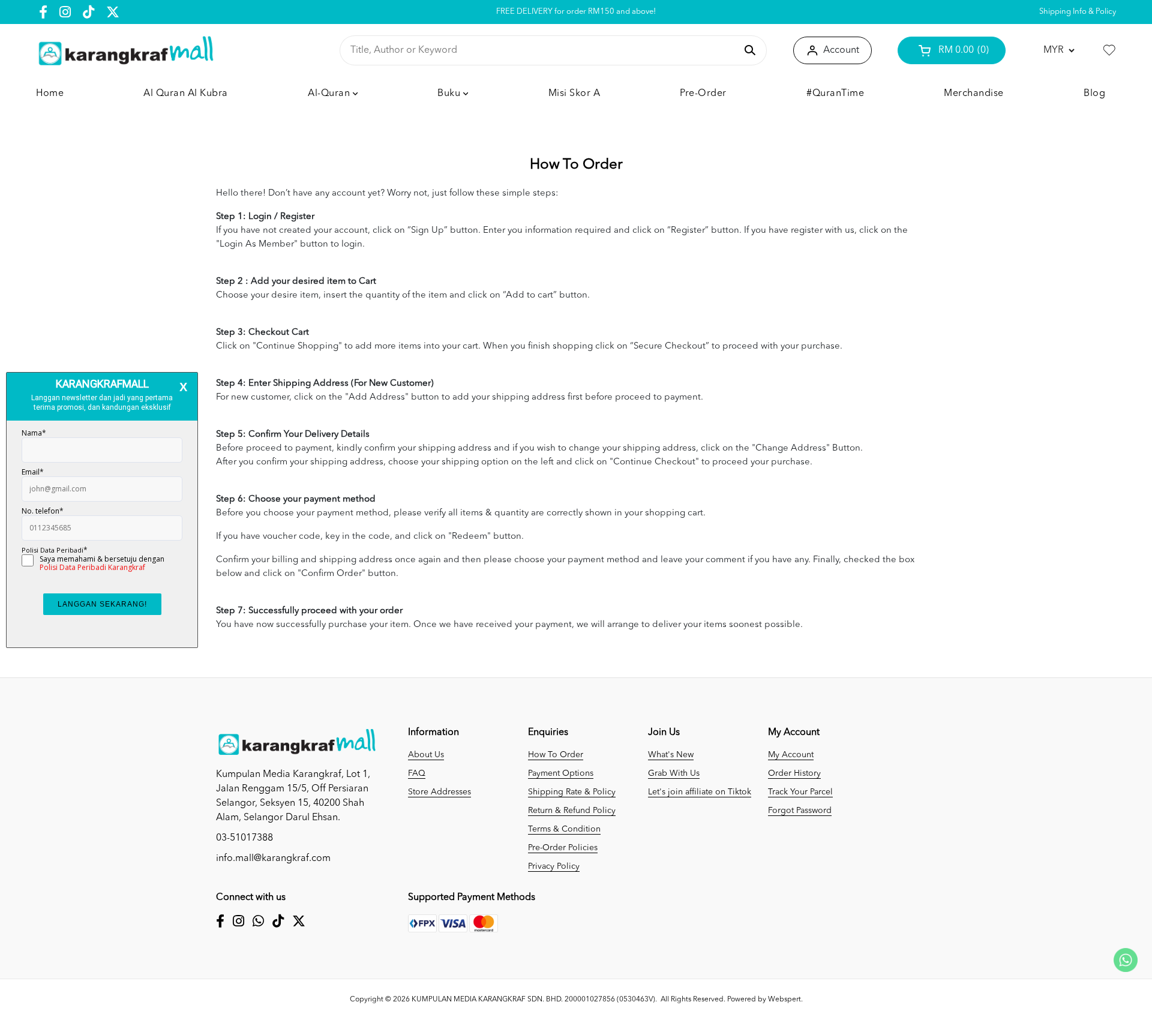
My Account (791, 755)
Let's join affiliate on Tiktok (699, 792)
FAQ (416, 773)
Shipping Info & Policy (1077, 12)
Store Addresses (439, 792)
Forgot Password (800, 810)
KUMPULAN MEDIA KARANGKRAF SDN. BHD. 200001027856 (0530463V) (533, 999)
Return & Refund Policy (572, 810)
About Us (426, 755)
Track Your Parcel (800, 792)
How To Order (555, 755)
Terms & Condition (564, 829)
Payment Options (560, 773)
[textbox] (543, 50)
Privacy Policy (554, 866)
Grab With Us (674, 773)
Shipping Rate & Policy (572, 792)
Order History (794, 773)
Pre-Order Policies (563, 848)
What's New (671, 755)
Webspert (784, 999)
